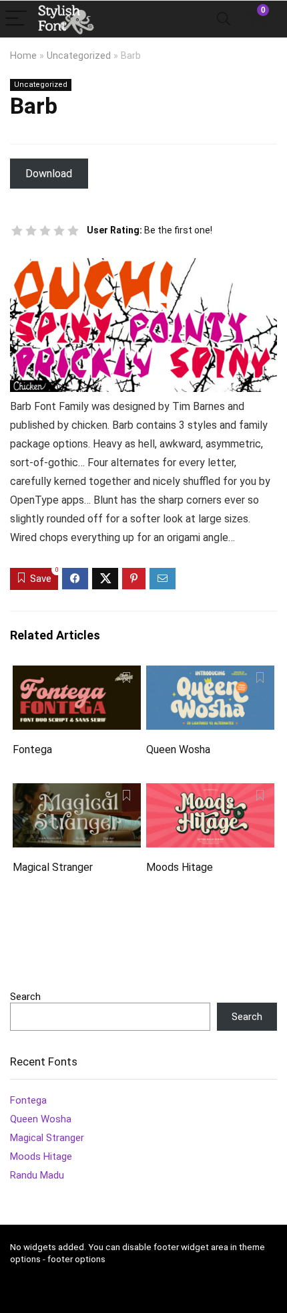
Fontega (32, 749)
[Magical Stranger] (77, 792)
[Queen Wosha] (210, 674)
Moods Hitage (179, 867)
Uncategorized (79, 56)
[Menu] (16, 19)
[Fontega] (77, 674)
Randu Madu (37, 1175)
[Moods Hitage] (210, 792)
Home (23, 56)
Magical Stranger (53, 867)
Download (48, 173)
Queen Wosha (178, 749)
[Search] (224, 19)
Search (25, 997)
